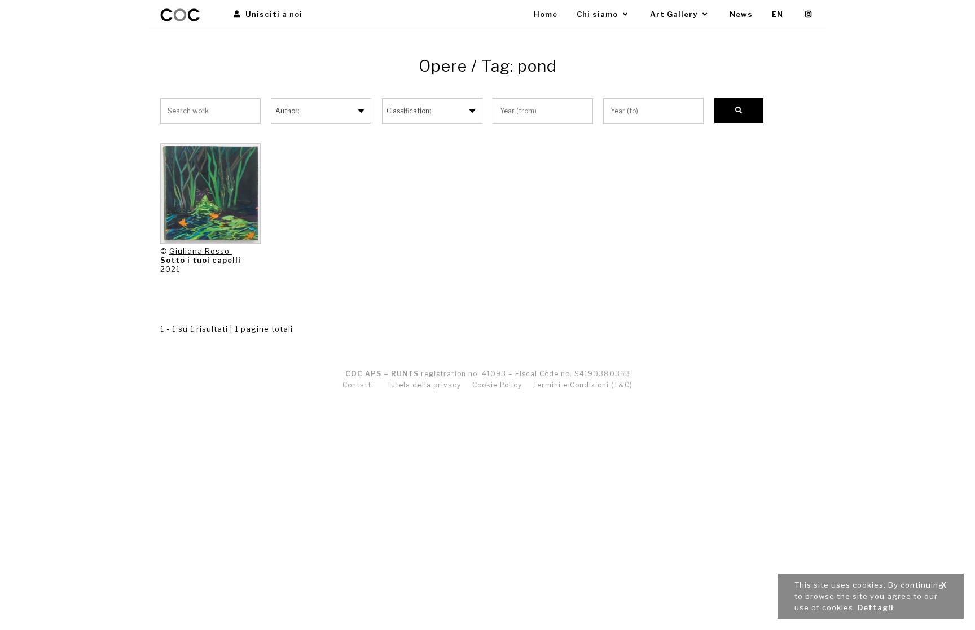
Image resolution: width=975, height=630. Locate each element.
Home (545, 14)
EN (777, 14)
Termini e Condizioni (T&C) (583, 385)
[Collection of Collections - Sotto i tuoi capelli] (210, 193)
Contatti (358, 385)
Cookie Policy (497, 385)
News (741, 14)
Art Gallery (675, 14)
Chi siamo (598, 14)
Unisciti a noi (272, 14)
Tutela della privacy (424, 385)
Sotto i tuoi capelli (200, 260)
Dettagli (876, 607)
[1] (738, 110)
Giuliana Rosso (200, 250)
